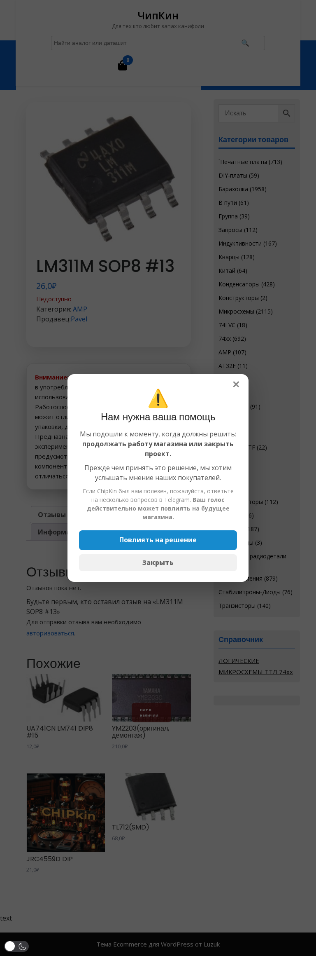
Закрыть (158, 562)
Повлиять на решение (158, 539)
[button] (16, 946)
